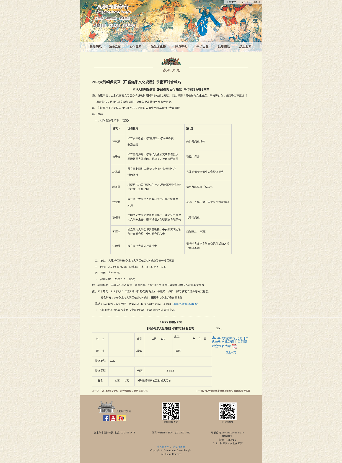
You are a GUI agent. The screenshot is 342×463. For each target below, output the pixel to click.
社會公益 (115, 25)
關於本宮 (100, 25)
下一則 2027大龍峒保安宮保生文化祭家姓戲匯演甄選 (223, 391)
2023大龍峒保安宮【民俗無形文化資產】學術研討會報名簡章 (230, 342)
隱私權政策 (179, 447)
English (244, 2)
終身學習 (181, 46)
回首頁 (99, 18)
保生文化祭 (158, 46)
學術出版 (202, 46)
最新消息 (96, 46)
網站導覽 (111, 18)
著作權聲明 (163, 447)
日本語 (256, 2)
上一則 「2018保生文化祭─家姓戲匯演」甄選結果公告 (120, 391)
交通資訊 (124, 18)
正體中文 (231, 2)
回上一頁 (231, 352)
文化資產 (135, 46)
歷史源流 (129, 25)
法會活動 (115, 46)
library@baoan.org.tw (185, 303)
